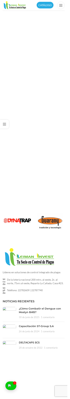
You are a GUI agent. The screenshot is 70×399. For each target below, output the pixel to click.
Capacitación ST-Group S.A (36, 326)
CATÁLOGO (45, 5)
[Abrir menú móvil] (60, 5)
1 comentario (48, 317)
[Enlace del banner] (17, 220)
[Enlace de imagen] (30, 256)
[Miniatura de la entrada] (9, 313)
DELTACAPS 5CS (29, 342)
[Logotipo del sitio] (15, 4)
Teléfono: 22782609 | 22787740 (25, 290)
